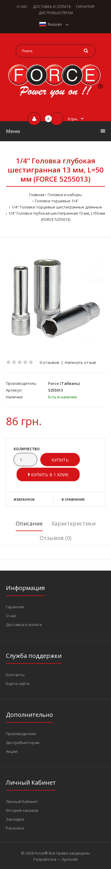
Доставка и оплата (24, 624)
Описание (29, 523)
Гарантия (15, 607)
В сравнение (73, 499)
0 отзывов (49, 362)
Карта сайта (17, 683)
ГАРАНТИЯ (85, 6)
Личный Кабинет (22, 801)
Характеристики (74, 523)
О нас (11, 615)
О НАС (22, 6)
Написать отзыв (80, 362)
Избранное (24, 499)
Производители (21, 733)
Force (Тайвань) (64, 383)
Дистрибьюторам (22, 742)
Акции (11, 751)
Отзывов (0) (55, 537)
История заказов (22, 810)
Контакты (15, 674)
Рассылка (15, 828)
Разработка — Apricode (55, 859)
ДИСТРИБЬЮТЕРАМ (55, 12)
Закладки (15, 819)
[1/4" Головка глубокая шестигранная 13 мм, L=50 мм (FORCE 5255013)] (55, 298)
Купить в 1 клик (49, 474)
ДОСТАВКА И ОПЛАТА (52, 6)
